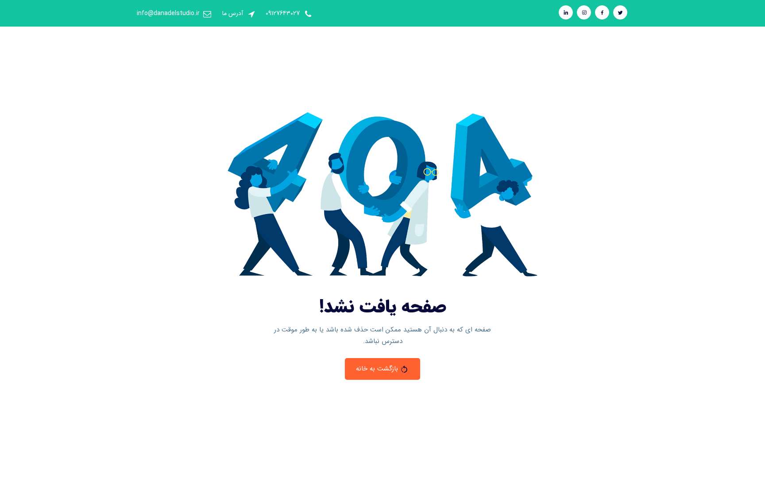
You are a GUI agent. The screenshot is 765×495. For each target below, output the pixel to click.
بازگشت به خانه (377, 368)
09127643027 (283, 13)
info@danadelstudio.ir (168, 13)
